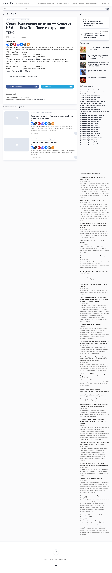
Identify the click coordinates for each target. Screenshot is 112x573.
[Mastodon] (18, 44)
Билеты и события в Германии (90, 109)
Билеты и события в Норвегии (90, 127)
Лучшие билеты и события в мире (91, 103)
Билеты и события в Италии (89, 125)
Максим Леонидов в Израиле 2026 (91, 478)
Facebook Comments (24, 97)
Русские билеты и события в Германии (92, 101)
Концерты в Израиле (77, 3)
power (14, 37)
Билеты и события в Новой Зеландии (92, 115)
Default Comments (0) (12, 97)
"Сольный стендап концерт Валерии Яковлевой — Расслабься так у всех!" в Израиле (93, 421)
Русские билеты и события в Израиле (92, 105)
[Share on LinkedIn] (15, 14)
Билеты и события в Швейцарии (90, 119)
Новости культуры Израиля (45, 3)
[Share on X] (4, 14)
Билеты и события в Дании (89, 123)
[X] (11, 44)
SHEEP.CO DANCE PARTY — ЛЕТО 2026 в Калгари (92, 241)
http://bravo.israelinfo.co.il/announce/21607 (22, 76)
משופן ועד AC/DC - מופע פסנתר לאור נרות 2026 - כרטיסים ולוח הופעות (94, 272)
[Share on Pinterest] (11, 14)
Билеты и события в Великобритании (92, 90)
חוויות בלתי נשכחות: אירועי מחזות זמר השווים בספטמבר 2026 (92, 178)
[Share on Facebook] (8, 14)
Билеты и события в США (88, 99)
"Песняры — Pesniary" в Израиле (90, 324)
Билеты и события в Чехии (88, 139)
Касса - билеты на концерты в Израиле (18, 19)
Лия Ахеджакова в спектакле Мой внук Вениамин (92, 257)
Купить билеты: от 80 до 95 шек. (34, 59)
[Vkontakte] (21, 44)
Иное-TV (8, 3)
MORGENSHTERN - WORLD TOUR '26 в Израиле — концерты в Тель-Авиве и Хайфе (94, 464)
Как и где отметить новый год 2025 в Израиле (98, 48)
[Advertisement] (94, 158)
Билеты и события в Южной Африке (91, 117)
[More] (28, 44)
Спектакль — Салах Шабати (44, 142)
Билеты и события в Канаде (89, 143)
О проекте (104, 3)
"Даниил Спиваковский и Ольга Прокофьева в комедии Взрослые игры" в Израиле (94, 443)
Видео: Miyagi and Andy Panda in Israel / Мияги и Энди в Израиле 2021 (98, 56)
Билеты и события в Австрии (89, 121)
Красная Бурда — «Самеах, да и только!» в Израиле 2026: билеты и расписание (94, 405)
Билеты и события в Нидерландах (91, 137)
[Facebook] (7, 44)
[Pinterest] (14, 44)
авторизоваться (40, 99)
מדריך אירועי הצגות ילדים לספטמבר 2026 (92, 200)
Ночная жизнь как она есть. (97, 77)
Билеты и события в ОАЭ (88, 107)
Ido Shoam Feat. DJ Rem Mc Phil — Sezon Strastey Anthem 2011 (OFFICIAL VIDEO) (98, 64)
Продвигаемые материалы (90, 173)
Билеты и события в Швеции (89, 131)
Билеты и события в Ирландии (90, 95)
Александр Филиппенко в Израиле (91, 496)
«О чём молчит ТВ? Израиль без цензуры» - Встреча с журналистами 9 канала (94, 375)
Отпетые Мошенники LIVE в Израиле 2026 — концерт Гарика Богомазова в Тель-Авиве (94, 342)
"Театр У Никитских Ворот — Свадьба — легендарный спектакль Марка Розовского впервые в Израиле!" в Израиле (94, 299)
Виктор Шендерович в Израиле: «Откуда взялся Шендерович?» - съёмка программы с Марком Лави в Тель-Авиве (94, 358)
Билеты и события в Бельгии (89, 135)
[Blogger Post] (24, 44)
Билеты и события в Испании (89, 145)
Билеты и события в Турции (89, 141)
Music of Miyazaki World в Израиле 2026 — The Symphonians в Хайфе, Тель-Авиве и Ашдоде (93, 225)
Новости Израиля (61, 3)
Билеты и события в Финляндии (90, 133)
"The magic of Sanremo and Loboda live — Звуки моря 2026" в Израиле (93, 516)
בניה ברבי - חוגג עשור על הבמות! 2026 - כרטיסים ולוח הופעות (94, 285)
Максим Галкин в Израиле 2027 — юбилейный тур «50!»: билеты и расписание (94, 390)
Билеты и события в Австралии (90, 97)
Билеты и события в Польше (89, 129)
